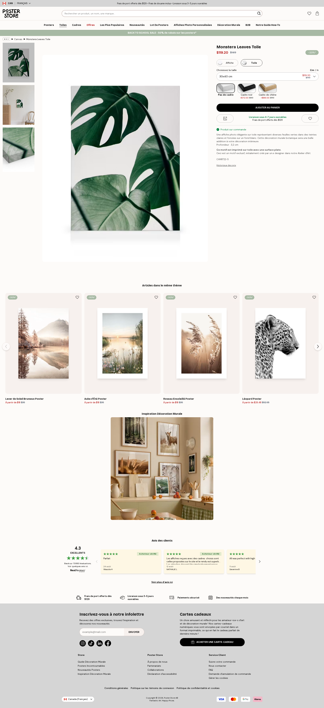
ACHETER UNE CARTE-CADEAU (214, 642)
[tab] (309, 13)
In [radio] (318, 70)
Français (22, 3)
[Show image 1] (18, 62)
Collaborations (155, 669)
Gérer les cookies (218, 677)
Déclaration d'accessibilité (162, 673)
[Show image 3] (18, 149)
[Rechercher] (259, 13)
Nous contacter (217, 665)
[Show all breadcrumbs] (6, 39)
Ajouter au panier (267, 107)
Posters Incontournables (91, 665)
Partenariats (154, 665)
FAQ (211, 669)
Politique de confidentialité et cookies (198, 688)
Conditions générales (116, 688)
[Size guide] (225, 118)
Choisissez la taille (227, 70)
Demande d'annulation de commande (230, 673)
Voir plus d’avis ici (162, 582)
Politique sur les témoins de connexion (152, 688)
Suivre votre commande (222, 661)
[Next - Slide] (321, 91)
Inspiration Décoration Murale (94, 673)
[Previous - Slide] (214, 91)
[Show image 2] (18, 105)
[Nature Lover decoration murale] (162, 468)
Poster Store (169, 698)
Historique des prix (226, 165)
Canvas (18, 39)
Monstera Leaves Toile (38, 39)
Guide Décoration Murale (92, 661)
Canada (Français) (78, 699)
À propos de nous (157, 661)
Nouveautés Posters (89, 669)
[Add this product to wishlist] (310, 118)
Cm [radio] (312, 70)
